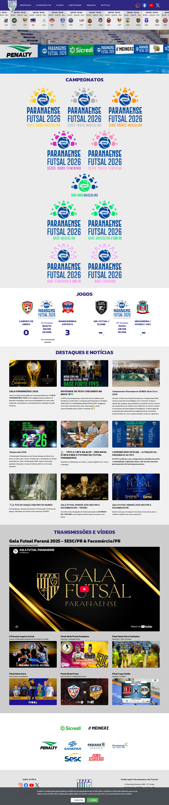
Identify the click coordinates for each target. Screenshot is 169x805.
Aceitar (93, 800)
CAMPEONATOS (44, 5)
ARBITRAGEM (75, 5)
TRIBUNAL (91, 5)
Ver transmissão (48, 339)
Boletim (47, 342)
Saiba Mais (78, 800)
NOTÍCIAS (105, 5)
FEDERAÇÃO (26, 5)
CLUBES (60, 5)
